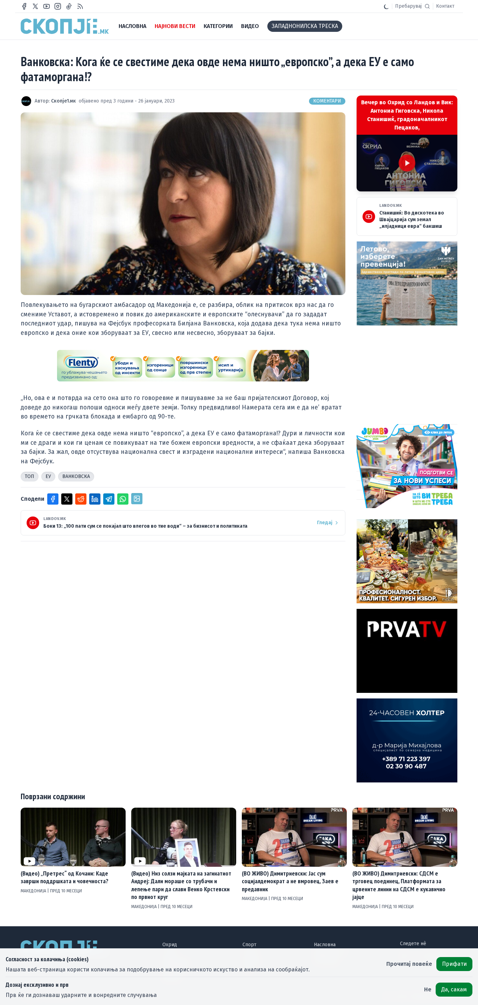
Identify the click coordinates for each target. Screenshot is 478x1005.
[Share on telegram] (108, 499)
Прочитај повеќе (409, 964)
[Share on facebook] (52, 499)
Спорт (249, 945)
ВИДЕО (250, 26)
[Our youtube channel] (46, 6)
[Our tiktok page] (68, 6)
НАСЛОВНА (132, 26)
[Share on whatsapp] (122, 499)
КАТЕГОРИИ (218, 26)
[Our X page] (35, 6)
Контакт (445, 6)
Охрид (169, 945)
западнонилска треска (305, 26)
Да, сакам (454, 989)
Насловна (325, 945)
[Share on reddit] (80, 499)
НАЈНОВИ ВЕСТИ (175, 26)
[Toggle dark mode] (386, 6)
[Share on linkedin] (94, 499)
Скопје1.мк (63, 101)
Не (427, 989)
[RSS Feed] (80, 6)
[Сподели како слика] (136, 498)
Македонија (34, 890)
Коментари (327, 101)
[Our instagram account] (57, 6)
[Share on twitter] (66, 499)
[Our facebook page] (24, 6)
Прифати (454, 964)
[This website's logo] (65, 26)
